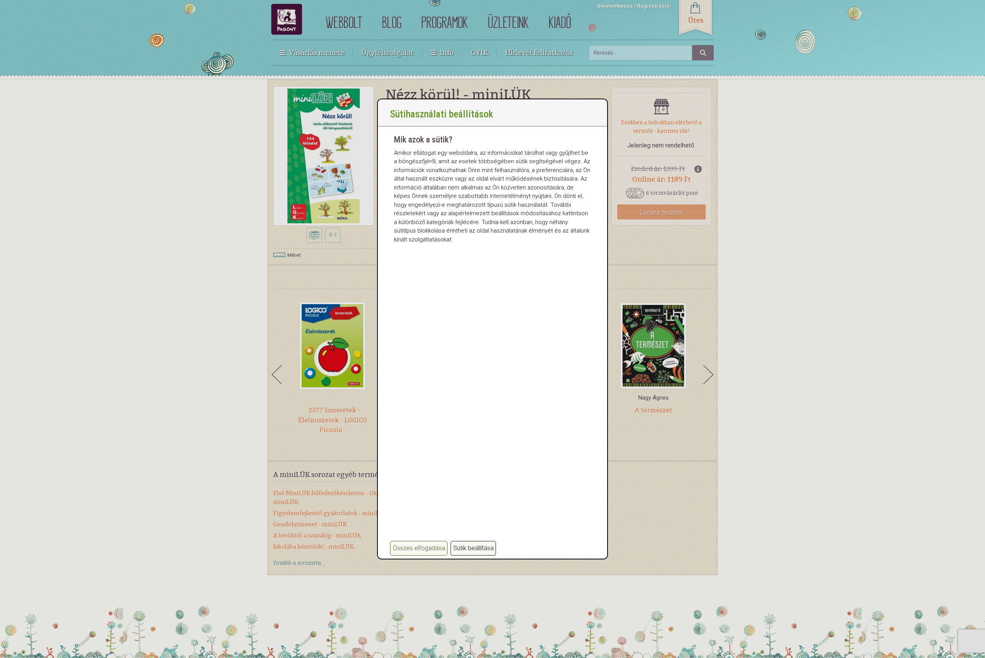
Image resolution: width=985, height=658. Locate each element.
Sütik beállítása (473, 548)
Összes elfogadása (419, 548)
